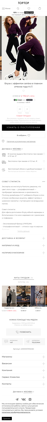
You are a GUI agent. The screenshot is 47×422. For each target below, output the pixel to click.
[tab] (23, 278)
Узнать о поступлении (23, 127)
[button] (20, 78)
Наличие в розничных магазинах (21, 141)
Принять (7, 418)
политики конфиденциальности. (16, 412)
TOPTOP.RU (23, 3)
